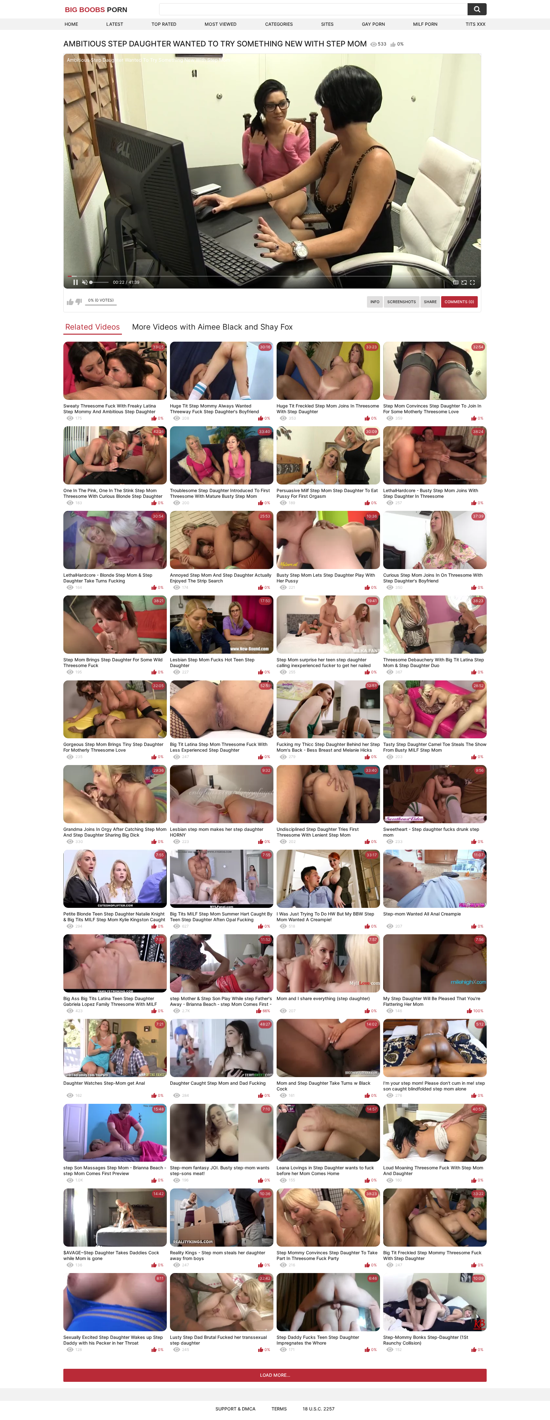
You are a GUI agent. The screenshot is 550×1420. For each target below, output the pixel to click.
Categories (279, 24)
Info (374, 301)
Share (430, 301)
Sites (327, 24)
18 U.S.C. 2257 (319, 1408)
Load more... (275, 1375)
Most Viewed (220, 24)
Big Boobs (96, 10)
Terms (279, 1408)
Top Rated (164, 24)
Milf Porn (425, 24)
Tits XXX (475, 24)
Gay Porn (373, 24)
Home (71, 24)
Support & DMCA (235, 1408)
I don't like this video (78, 302)
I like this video (70, 302)
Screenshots (401, 301)
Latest (114, 24)
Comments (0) (459, 301)
